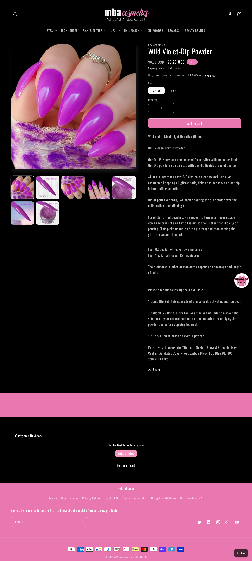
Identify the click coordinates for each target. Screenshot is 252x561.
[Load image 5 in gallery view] (124, 187)
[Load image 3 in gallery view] (73, 187)
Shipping (152, 68)
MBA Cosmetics (121, 556)
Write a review (126, 453)
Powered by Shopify (138, 556)
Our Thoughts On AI (191, 498)
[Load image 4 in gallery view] (98, 187)
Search (53, 498)
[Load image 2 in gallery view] (47, 187)
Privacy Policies (92, 498)
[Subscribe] (82, 522)
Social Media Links (134, 498)
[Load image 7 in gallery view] (47, 213)
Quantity (153, 100)
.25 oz (156, 90)
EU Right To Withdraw (163, 498)
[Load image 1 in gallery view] (22, 187)
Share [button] (156, 369)
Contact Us (112, 498)
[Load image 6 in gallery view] (22, 213)
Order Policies (69, 498)
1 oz (173, 90)
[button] (15, 14)
